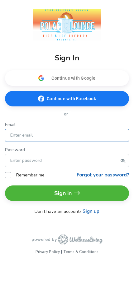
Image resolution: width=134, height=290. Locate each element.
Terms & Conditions (80, 251)
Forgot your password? (103, 175)
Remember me (30, 175)
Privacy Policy (48, 251)
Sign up (91, 211)
